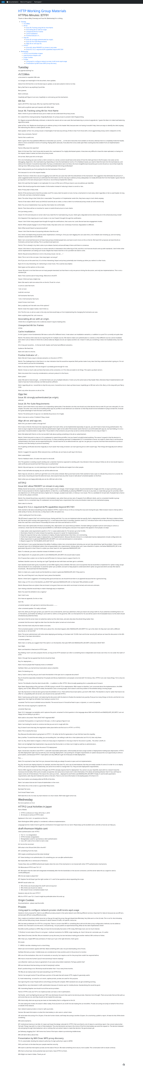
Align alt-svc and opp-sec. (34, 43)
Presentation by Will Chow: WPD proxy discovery (41, 63)
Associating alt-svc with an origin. (36, 30)
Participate (37, 2)
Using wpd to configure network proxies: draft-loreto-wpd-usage (46, 61)
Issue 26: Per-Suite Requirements (36, 41)
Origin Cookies (28, 57)
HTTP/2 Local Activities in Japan (33, 53)
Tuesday (23, 22)
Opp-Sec (26, 37)
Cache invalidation (32, 33)
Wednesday (24, 51)
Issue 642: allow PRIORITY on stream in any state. (41, 47)
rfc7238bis (27, 24)
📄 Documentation (12, 2)
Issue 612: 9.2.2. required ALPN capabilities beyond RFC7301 (44, 49)
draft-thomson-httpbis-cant (32, 55)
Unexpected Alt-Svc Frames (34, 32)
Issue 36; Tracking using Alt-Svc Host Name (39, 28)
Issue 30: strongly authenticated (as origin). (39, 39)
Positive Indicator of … (33, 35)
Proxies (26, 59)
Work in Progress (25, 2)
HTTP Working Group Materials (42, 11)
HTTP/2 (26, 45)
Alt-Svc (26, 26)
